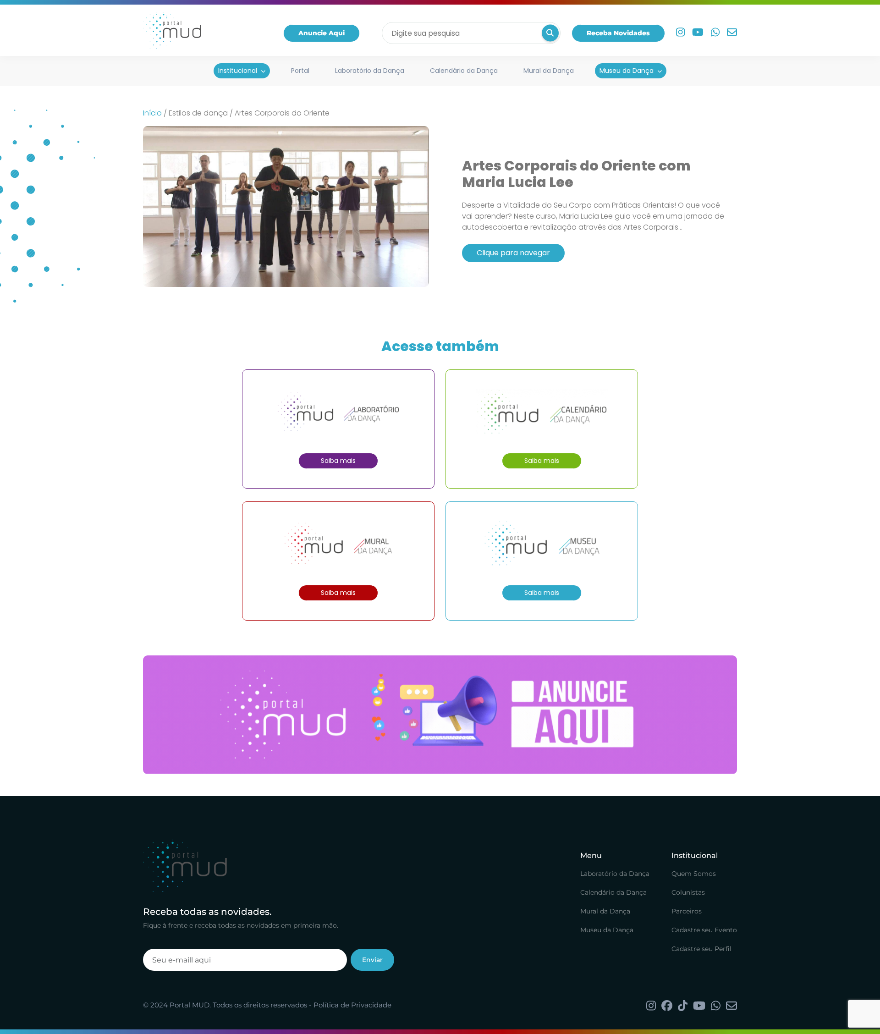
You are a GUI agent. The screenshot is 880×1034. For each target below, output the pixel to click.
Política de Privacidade (352, 1005)
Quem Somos (693, 873)
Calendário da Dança (464, 70)
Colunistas (688, 892)
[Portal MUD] (172, 33)
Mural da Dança (548, 70)
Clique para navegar (513, 253)
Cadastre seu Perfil (701, 949)
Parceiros (686, 911)
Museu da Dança (627, 70)
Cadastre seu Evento (704, 930)
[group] (440, 714)
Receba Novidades (618, 33)
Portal (300, 70)
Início (152, 113)
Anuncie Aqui (321, 33)
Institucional (237, 70)
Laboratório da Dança (369, 70)
